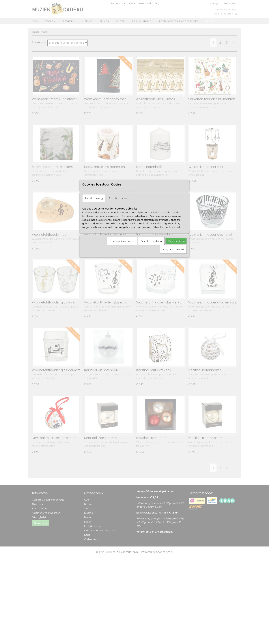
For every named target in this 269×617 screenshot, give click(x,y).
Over (125, 198)
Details (112, 198)
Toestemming (94, 198)
